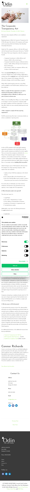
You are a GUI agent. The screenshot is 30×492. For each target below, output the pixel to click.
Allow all (15, 265)
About (2, 461)
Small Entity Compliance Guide (11, 338)
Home (2, 459)
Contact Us (4, 463)
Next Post (15, 424)
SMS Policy (20, 489)
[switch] (26, 246)
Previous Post (15, 421)
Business (22, 31)
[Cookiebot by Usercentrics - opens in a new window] (22, 217)
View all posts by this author (7, 366)
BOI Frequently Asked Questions (11, 336)
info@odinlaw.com (12, 399)
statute (26, 153)
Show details (22, 261)
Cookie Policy (13, 489)
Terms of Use (21, 487)
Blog (2, 465)
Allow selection (15, 269)
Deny (15, 273)
